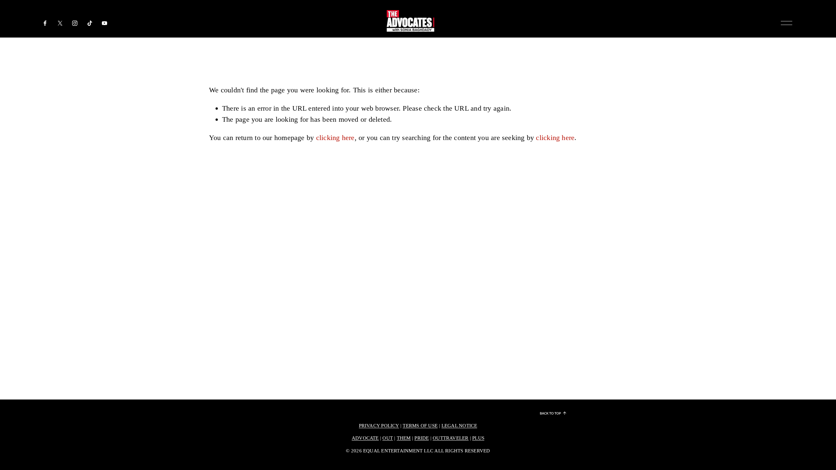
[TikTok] (90, 23)
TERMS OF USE (420, 425)
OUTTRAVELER (450, 438)
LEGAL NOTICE (459, 425)
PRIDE (421, 438)
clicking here (335, 137)
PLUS (478, 438)
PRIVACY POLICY (379, 425)
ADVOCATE (365, 438)
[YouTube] (104, 23)
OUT (387, 438)
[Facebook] (45, 23)
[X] (60, 23)
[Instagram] (75, 23)
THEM (404, 438)
